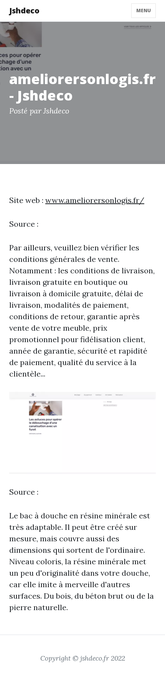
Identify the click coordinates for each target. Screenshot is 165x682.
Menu (143, 10)
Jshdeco (24, 10)
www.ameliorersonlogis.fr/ (94, 200)
